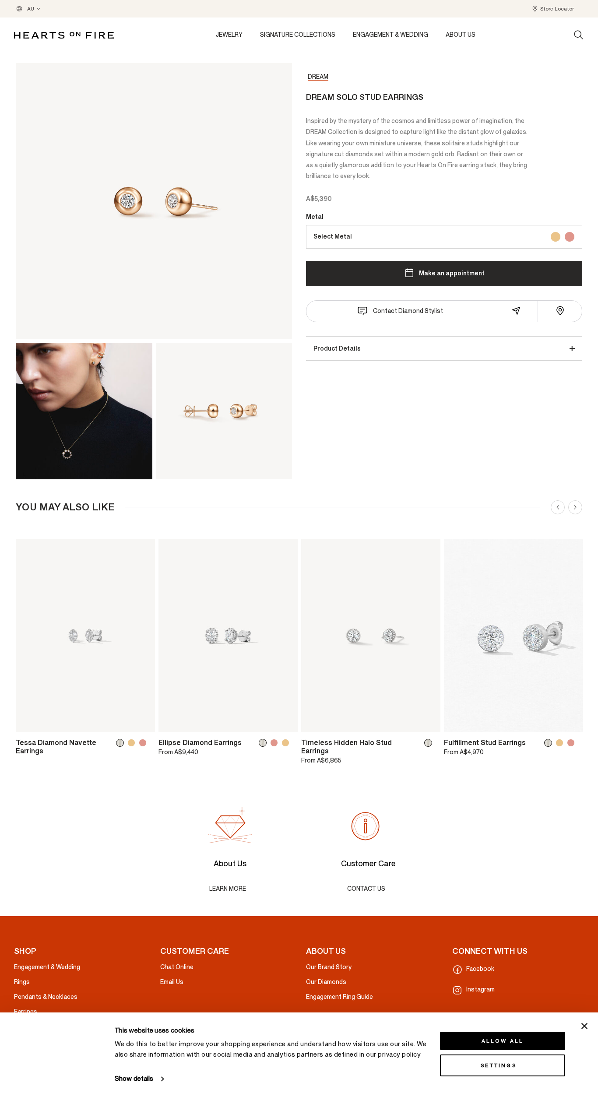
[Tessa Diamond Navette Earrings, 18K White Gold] (121, 743)
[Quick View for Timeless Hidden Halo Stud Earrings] (427, 722)
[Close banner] (584, 1026)
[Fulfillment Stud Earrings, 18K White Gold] (550, 743)
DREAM (318, 77)
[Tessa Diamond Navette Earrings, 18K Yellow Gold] (133, 743)
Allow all (503, 1040)
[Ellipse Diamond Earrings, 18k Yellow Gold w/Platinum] (287, 743)
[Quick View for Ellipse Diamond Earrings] (285, 722)
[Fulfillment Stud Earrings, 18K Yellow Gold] (561, 743)
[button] (553, 9)
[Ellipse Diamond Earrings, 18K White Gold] (264, 743)
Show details (134, 1078)
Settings (499, 1065)
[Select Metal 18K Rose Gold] (569, 236)
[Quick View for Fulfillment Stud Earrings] (570, 722)
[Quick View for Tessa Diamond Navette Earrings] (142, 722)
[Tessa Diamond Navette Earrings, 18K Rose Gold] (144, 743)
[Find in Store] (560, 310)
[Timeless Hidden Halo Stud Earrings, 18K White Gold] (430, 743)
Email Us (171, 982)
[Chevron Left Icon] (558, 507)
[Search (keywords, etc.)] (578, 35)
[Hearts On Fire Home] (64, 35)
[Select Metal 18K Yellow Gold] (555, 236)
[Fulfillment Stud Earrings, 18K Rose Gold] (572, 743)
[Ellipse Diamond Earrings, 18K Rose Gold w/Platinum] (275, 743)
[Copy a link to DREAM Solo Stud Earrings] (516, 310)
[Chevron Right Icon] (575, 507)
